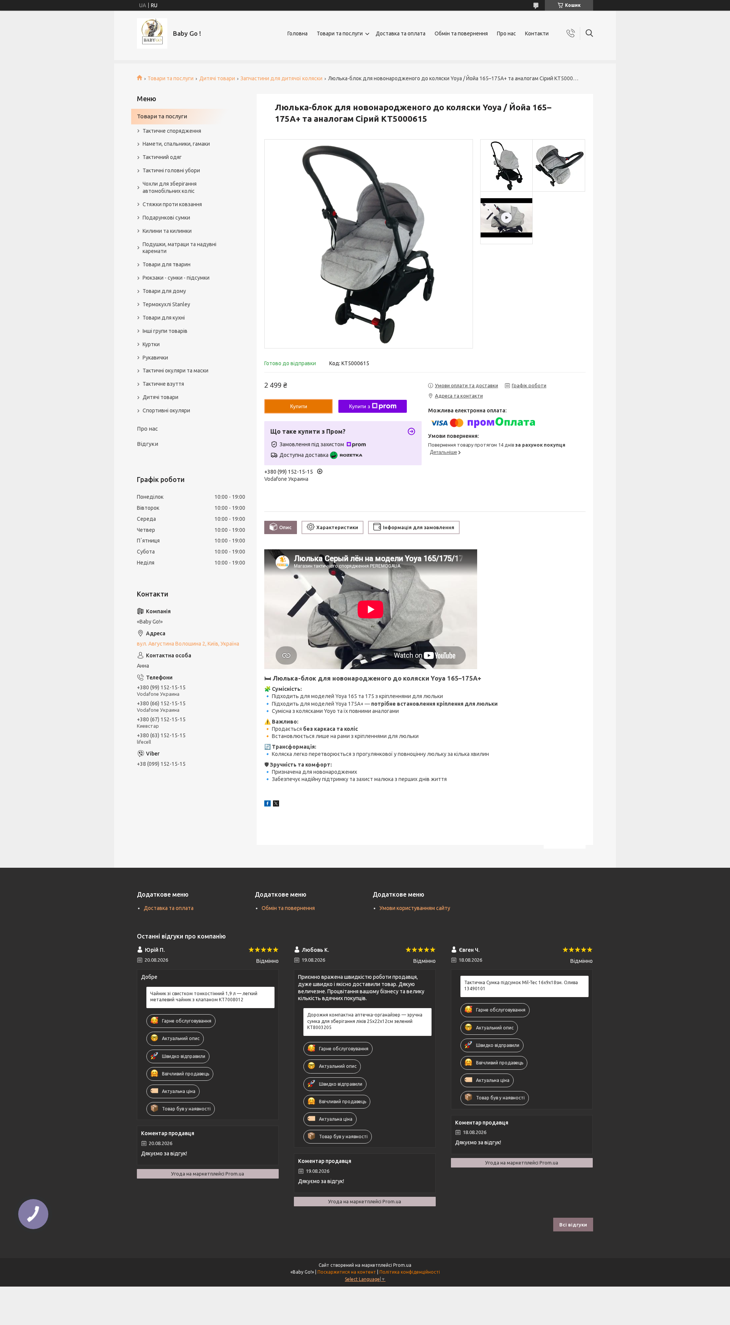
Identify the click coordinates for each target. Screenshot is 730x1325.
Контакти (537, 33)
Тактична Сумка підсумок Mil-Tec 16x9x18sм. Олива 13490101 (521, 985)
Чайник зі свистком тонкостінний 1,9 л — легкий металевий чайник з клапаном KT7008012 (203, 996)
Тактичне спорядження (172, 131)
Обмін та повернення (461, 33)
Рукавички (155, 358)
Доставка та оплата (400, 33)
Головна (297, 33)
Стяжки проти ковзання (172, 204)
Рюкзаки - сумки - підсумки (176, 278)
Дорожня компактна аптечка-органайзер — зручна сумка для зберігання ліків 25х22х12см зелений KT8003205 (364, 1020)
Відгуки (147, 444)
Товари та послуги (340, 33)
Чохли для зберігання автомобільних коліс (170, 187)
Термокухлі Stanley (166, 304)
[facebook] (267, 805)
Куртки (151, 344)
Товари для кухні (164, 318)
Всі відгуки (573, 1224)
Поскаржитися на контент (346, 1271)
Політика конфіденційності (409, 1271)
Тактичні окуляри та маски (175, 370)
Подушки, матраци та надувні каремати (179, 248)
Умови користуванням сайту (414, 908)
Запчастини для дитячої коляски (281, 78)
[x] (276, 805)
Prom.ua (402, 1265)
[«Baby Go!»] (152, 33)
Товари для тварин (166, 264)
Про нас (506, 33)
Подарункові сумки (166, 218)
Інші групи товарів (165, 331)
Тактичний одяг (162, 157)
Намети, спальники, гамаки (176, 144)
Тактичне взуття (163, 384)
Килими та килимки (167, 231)
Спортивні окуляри (166, 410)
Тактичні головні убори (171, 170)
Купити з (359, 406)
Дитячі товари (217, 78)
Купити (298, 406)
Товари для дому (164, 291)
